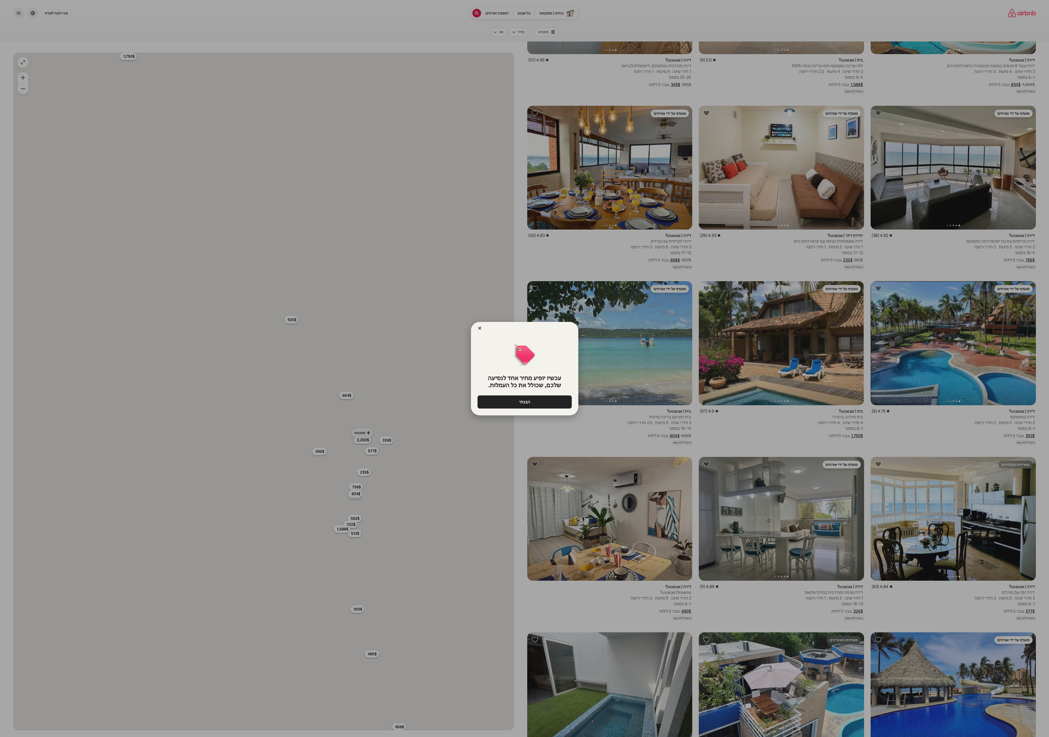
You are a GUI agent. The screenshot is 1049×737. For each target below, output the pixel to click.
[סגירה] (480, 328)
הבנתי (524, 402)
